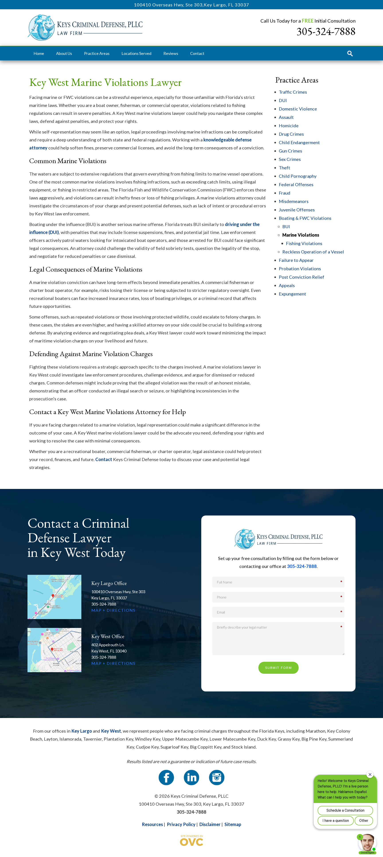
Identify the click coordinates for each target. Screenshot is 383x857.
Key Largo (81, 730)
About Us (64, 53)
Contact (197, 53)
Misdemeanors (294, 201)
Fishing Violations (304, 243)
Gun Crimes (290, 150)
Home (38, 53)
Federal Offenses (296, 184)
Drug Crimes (291, 134)
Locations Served (136, 53)
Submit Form (278, 668)
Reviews (170, 53)
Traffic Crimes (293, 92)
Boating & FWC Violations (305, 218)
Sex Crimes (290, 159)
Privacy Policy (181, 824)
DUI (283, 100)
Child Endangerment (299, 142)
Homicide (289, 125)
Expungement (292, 293)
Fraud (284, 192)
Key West (111, 730)
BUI (286, 226)
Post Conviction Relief (301, 277)
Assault (286, 117)
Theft (284, 167)
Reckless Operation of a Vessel (313, 251)
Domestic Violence (298, 108)
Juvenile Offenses (297, 209)
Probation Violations (300, 268)
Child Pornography (298, 176)
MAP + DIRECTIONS (113, 610)
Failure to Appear (296, 260)
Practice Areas (96, 53)
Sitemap (233, 824)
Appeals (287, 285)
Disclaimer (210, 824)
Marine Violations (300, 234)
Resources (152, 824)
